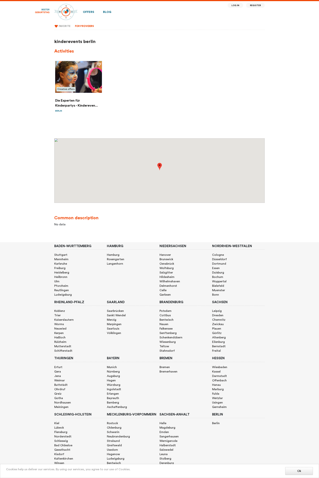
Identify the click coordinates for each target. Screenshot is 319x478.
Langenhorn (115, 263)
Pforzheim (61, 285)
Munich (112, 367)
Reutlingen (61, 290)
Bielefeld (218, 285)
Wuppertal (219, 281)
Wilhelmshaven (170, 281)
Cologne (218, 254)
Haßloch (60, 337)
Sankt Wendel (116, 315)
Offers (88, 12)
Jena (57, 376)
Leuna (164, 454)
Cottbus (165, 315)
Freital (216, 350)
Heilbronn (60, 277)
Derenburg (167, 463)
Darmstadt (219, 376)
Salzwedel (166, 449)
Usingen (217, 402)
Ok (299, 471)
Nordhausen (62, 402)
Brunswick (166, 259)
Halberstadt (168, 445)
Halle (163, 423)
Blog (107, 12)
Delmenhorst (168, 285)
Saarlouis (113, 328)
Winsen (59, 463)
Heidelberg (61, 272)
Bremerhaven (168, 371)
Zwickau (218, 324)
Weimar (59, 380)
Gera (57, 371)
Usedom (112, 449)
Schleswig (61, 440)
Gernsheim (219, 407)
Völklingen (114, 333)
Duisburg (218, 272)
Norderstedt (62, 436)
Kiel (56, 423)
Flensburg (60, 432)
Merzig (111, 319)
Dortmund (219, 263)
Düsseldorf (219, 259)
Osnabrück (167, 263)
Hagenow (113, 454)
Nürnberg (113, 371)
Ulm (56, 281)
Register (255, 5)
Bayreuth (113, 398)
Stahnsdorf (167, 350)
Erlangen (113, 393)
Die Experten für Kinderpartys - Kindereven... (76, 103)
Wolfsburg (167, 268)
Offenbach (219, 380)
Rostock (112, 423)
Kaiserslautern (64, 319)
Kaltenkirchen (63, 458)
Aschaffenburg (117, 407)
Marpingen (114, 324)
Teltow (164, 346)
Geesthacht (62, 449)
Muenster (218, 290)
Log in (235, 5)
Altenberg (219, 337)
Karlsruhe (60, 263)
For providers (84, 26)
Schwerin (113, 432)
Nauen (164, 324)
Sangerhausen (169, 436)
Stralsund (113, 440)
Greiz (57, 393)
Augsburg (113, 376)
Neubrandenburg (118, 436)
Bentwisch (167, 319)
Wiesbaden (219, 367)
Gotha (58, 398)
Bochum (217, 277)
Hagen (111, 380)
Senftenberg (168, 333)
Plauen (216, 328)
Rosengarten (115, 259)
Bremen (165, 367)
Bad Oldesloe (63, 445)
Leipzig (217, 310)
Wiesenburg (168, 341)
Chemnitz (218, 319)
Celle (163, 290)
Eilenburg (218, 341)
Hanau (216, 384)
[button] (159, 167)
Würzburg (113, 384)
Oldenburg (114, 427)
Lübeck (59, 427)
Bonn (215, 294)
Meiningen (61, 407)
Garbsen (165, 294)
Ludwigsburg (63, 294)
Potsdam (165, 310)
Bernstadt (219, 346)
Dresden (217, 315)
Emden (164, 432)
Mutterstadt (62, 346)
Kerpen (59, 333)
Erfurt (58, 367)
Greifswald (114, 445)
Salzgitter (166, 272)
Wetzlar (217, 398)
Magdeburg (167, 427)
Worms (59, 324)
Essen (216, 268)
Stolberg (165, 458)
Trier (57, 315)
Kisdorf (59, 454)
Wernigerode (168, 440)
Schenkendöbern (171, 337)
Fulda (215, 393)
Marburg (218, 389)
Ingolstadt (114, 389)
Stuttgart (60, 254)
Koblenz (59, 310)
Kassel (216, 371)
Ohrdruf (59, 389)
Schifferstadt (63, 350)
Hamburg (113, 254)
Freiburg (60, 268)
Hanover (165, 254)
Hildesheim (167, 277)
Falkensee (166, 328)
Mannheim (61, 259)
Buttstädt (61, 384)
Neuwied (60, 328)
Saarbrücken (115, 310)
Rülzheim (60, 341)
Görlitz (217, 333)
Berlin (216, 423)
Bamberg (113, 402)
